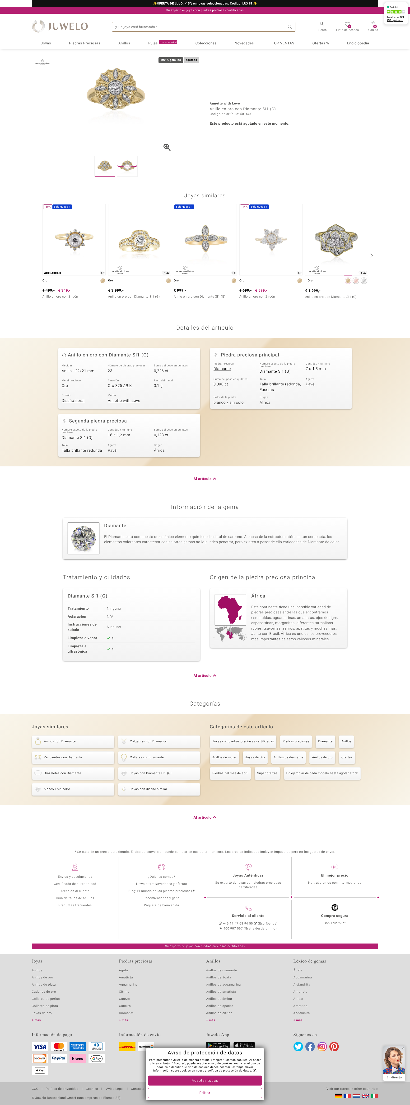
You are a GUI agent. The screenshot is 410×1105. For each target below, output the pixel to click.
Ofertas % (320, 43)
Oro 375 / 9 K (120, 386)
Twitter (298, 1046)
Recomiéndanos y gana (162, 898)
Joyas (46, 43)
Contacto (138, 1089)
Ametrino (301, 1006)
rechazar (240, 1064)
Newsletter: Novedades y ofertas (161, 884)
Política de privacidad (62, 1089)
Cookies (92, 1089)
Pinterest (334, 1046)
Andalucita (302, 1013)
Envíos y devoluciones (75, 877)
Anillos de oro (322, 757)
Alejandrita (302, 984)
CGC (35, 1089)
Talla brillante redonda (82, 450)
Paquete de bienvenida (161, 905)
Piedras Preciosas (84, 43)
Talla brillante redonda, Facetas (280, 387)
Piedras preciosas (296, 741)
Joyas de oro (42, 1013)
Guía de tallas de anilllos (75, 898)
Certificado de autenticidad (75, 884)
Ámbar (299, 999)
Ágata (123, 970)
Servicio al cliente (248, 916)
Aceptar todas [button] (205, 1080)
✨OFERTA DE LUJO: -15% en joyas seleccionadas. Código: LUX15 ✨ (205, 4)
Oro (65, 386)
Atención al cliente (75, 891)
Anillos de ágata (218, 977)
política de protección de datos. (229, 1071)
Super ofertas (267, 773)
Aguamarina (303, 977)
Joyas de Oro (255, 757)
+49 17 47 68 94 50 (238, 923)
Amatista (126, 977)
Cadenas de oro (44, 992)
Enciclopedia (358, 43)
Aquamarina (128, 984)
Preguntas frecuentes (75, 905)
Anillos (124, 43)
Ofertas (347, 757)
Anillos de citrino (219, 1013)
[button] (322, 27)
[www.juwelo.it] (374, 1096)
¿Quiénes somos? (161, 877)
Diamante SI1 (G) (275, 371)
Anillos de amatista (221, 992)
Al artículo (203, 479)
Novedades (244, 43)
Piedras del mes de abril (230, 773)
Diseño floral (73, 400)
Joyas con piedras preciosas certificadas (243, 741)
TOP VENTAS (283, 43)
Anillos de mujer (224, 757)
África (265, 402)
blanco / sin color (229, 402)
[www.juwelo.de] (338, 1096)
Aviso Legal (114, 1089)
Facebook (310, 1046)
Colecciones (206, 43)
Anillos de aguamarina (223, 984)
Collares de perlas (46, 999)
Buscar (290, 26)
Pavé (310, 384)
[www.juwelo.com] (365, 1096)
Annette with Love (124, 400)
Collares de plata (45, 1006)
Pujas (162, 43)
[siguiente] (371, 255)
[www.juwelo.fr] (347, 1096)
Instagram (322, 1046)
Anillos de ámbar (219, 999)
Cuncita (125, 1006)
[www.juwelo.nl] (356, 1096)
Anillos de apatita (219, 1006)
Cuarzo (124, 999)
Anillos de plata (44, 984)
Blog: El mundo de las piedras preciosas (159, 891)
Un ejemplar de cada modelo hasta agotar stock (322, 773)
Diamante (222, 369)
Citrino (124, 992)
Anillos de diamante (288, 757)
